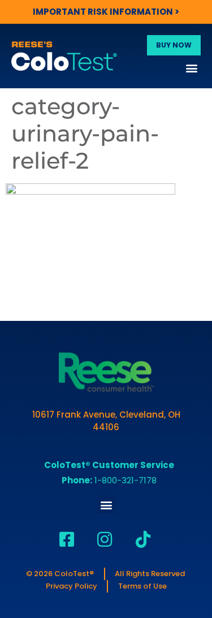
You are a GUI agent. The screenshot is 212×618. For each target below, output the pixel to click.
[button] (191, 67)
